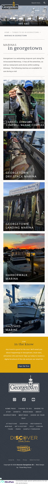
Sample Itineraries (31, 429)
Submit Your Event (35, 460)
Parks (18, 429)
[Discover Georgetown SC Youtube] (33, 400)
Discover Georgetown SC (10, 5)
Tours (10, 429)
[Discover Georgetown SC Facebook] (24, 400)
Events (17, 412)
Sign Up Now (24, 366)
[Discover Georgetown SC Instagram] (14, 400)
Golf (32, 426)
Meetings (23, 415)
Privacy (25, 460)
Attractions (11, 423)
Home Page (10, 408)
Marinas (8, 426)
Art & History (21, 426)
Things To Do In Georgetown (25, 32)
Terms (18, 460)
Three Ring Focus (25, 467)
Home (6, 32)
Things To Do (25, 408)
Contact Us (11, 460)
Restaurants (36, 423)
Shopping (24, 423)
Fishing (40, 426)
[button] (44, 10)
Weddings (28, 412)
